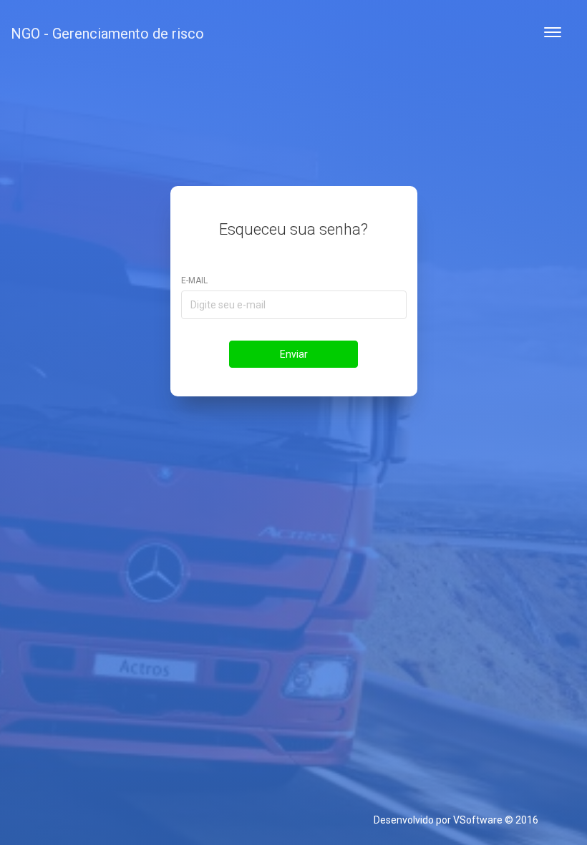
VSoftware (478, 820)
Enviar (294, 354)
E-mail (194, 280)
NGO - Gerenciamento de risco (107, 33)
